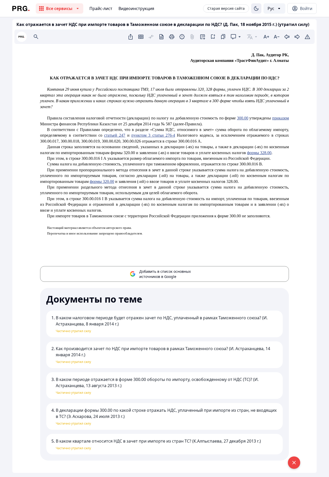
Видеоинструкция (136, 8)
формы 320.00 (102, 181)
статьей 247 (114, 135)
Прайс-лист (100, 8)
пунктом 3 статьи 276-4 (153, 135)
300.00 (242, 118)
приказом (280, 118)
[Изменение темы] (256, 8)
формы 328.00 (259, 153)
